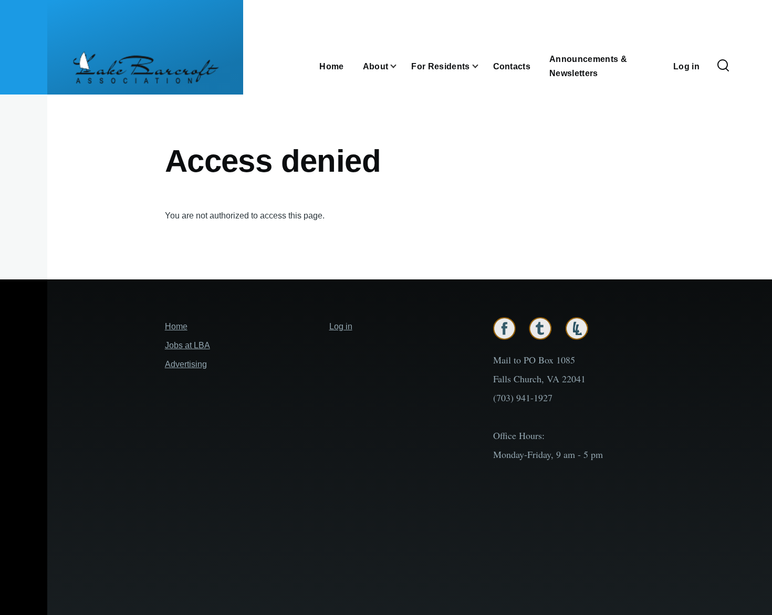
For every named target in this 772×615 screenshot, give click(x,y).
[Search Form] (723, 66)
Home (176, 326)
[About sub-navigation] (399, 66)
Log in (340, 326)
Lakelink (576, 328)
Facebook (504, 328)
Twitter (540, 328)
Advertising (186, 364)
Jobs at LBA (187, 345)
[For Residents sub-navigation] (481, 66)
